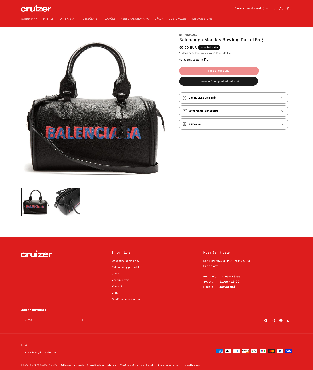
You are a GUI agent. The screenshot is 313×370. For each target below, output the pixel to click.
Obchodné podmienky (125, 260)
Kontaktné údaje (193, 365)
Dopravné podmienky (169, 365)
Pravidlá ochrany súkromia (102, 365)
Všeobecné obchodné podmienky (137, 365)
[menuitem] (29, 19)
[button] (273, 8)
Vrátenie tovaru (122, 280)
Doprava (200, 53)
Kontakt (117, 286)
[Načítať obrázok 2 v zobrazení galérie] (65, 202)
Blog (115, 292)
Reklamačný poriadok (126, 267)
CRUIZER (34, 365)
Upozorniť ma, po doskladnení (218, 81)
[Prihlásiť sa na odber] (82, 320)
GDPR (115, 273)
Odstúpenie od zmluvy (126, 299)
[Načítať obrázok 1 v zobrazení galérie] (36, 202)
